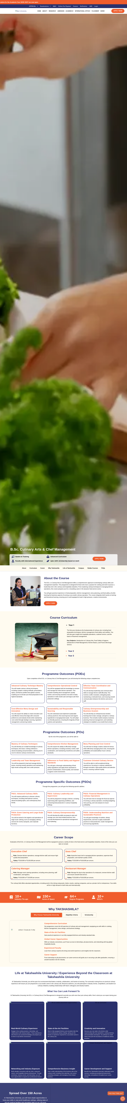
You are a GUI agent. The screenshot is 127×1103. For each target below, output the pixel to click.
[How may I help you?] (122, 1098)
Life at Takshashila (69, 568)
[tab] (46, 915)
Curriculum (33, 568)
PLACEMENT (95, 11)
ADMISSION (60, 11)
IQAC (54, 6)
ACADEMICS (69, 11)
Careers (75, 6)
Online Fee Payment (64, 6)
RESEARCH (52, 11)
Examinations (44, 6)
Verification (83, 6)
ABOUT (44, 11)
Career (42, 568)
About (24, 568)
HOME (39, 11)
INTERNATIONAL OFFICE (82, 11)
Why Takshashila (53, 568)
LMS (90, 6)
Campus (81, 568)
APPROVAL (32, 6)
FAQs (103, 568)
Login (96, 6)
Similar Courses (92, 568)
